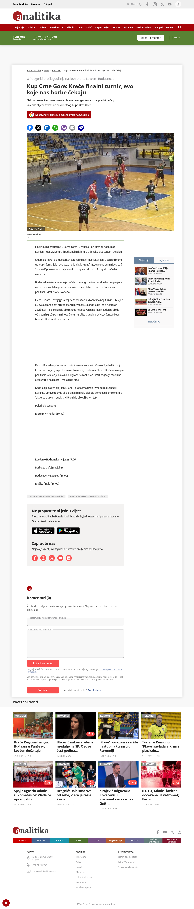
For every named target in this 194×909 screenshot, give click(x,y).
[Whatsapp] (55, 128)
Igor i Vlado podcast (127, 857)
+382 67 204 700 (39, 865)
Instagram (155, 4)
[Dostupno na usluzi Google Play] (68, 530)
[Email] (72, 128)
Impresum (81, 857)
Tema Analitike (20, 4)
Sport (80, 27)
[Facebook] (30, 128)
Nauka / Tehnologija (153, 840)
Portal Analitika (34, 70)
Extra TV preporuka (127, 862)
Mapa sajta (81, 882)
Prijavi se (43, 690)
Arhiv (78, 862)
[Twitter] (38, 128)
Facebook (147, 4)
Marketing (81, 872)
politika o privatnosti (107, 669)
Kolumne (35, 4)
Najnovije (19, 27)
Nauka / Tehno (143, 27)
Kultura (116, 27)
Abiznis (70, 27)
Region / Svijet (102, 27)
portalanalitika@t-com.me (44, 871)
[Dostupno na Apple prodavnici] (43, 530)
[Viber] (64, 128)
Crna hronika (56, 27)
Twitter (162, 4)
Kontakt (79, 867)
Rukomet (56, 70)
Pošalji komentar (43, 663)
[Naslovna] (6, 903)
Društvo (43, 27)
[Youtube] (60, 558)
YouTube (170, 4)
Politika (31, 27)
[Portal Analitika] (37, 16)
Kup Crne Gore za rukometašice (87, 496)
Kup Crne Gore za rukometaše (46, 496)
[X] (52, 558)
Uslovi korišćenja (84, 877)
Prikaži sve (154, 321)
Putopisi (48, 4)
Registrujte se (94, 690)
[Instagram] (43, 558)
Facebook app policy (85, 887)
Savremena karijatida (172, 840)
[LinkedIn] (69, 558)
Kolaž (89, 27)
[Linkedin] (47, 128)
